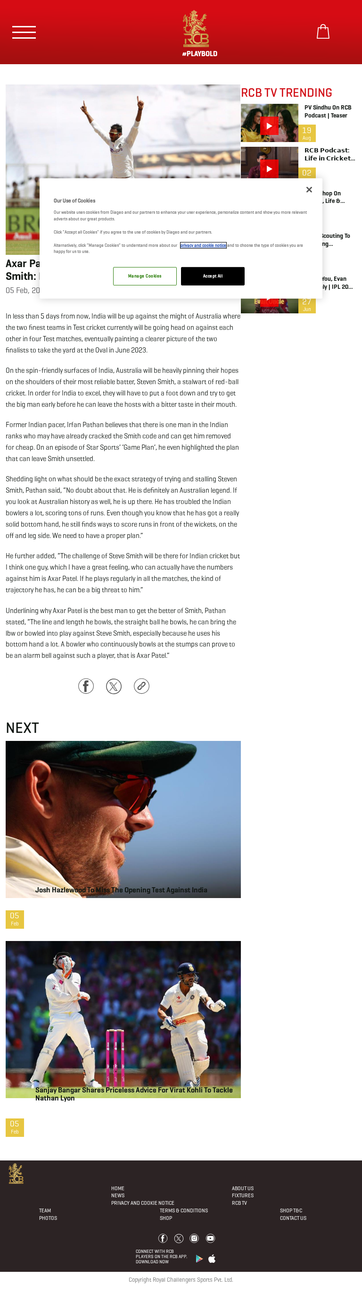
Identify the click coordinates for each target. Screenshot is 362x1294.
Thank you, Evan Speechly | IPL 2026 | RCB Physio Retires (329, 283)
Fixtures (243, 1195)
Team (45, 1210)
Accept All (213, 276)
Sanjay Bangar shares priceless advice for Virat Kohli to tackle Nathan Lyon (134, 1094)
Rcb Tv (239, 1203)
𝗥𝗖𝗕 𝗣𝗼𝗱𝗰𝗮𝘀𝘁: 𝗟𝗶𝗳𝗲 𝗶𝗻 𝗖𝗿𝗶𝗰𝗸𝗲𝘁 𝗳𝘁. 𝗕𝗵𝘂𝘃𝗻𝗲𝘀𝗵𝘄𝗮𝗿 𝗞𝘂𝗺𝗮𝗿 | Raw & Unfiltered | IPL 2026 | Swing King (327, 155)
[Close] (309, 189)
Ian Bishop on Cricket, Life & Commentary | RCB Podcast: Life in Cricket (329, 198)
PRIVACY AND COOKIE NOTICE (142, 1203)
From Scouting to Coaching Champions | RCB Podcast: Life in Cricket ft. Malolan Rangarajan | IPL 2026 (328, 240)
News (117, 1195)
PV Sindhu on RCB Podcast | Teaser (328, 111)
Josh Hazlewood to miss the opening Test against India (121, 890)
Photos (48, 1218)
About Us (243, 1188)
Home (117, 1188)
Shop (166, 1218)
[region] (181, 238)
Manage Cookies (144, 276)
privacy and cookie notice (203, 245)
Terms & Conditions (184, 1210)
